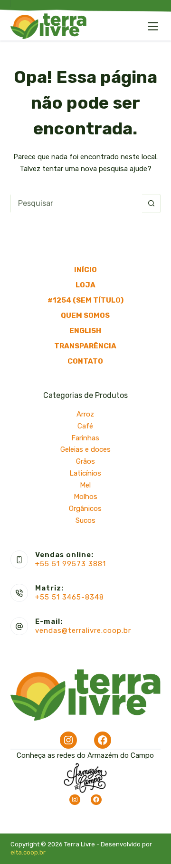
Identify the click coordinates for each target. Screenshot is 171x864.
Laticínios (85, 473)
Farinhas (85, 438)
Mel (85, 485)
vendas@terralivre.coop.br (83, 630)
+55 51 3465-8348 (69, 597)
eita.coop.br (28, 852)
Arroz (85, 414)
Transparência (85, 346)
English (85, 330)
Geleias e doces (85, 449)
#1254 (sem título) (86, 300)
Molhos (85, 496)
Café (85, 426)
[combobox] (76, 203)
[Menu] (153, 26)
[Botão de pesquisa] (151, 203)
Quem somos (85, 315)
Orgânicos (85, 508)
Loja (85, 285)
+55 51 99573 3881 (70, 563)
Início (85, 269)
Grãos (85, 461)
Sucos (85, 520)
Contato (85, 361)
